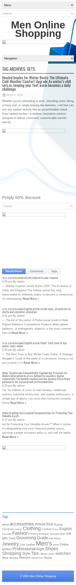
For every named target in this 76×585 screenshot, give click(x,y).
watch (52, 554)
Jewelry (10, 544)
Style (26, 554)
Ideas (57, 538)
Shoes (51, 548)
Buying (58, 524)
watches (63, 553)
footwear (44, 533)
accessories (22, 523)
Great (12, 538)
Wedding (13, 558)
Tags (54, 271)
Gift (68, 533)
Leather (30, 544)
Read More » (31, 298)
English (65, 529)
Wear (5, 557)
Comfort (46, 529)
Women (25, 557)
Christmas (8, 529)
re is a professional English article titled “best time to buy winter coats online (34, 344)
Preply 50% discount (21, 197)
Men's (44, 543)
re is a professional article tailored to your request (30, 277)
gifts (5, 538)
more (56, 544)
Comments (36, 271)
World (48, 557)
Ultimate (43, 554)
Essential (6, 534)
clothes (18, 529)
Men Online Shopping (38, 29)
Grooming (26, 537)
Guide (42, 537)
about (5, 524)
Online (64, 544)
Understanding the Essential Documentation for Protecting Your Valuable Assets (37, 414)
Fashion (20, 533)
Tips (35, 553)
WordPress (37, 558)
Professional (23, 548)
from (62, 533)
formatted (54, 534)
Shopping (11, 553)
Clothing (32, 528)
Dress (55, 529)
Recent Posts (14, 271)
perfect (7, 549)
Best (49, 524)
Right (40, 549)
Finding (33, 533)
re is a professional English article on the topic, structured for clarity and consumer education (36, 310)
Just (22, 544)
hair (51, 538)
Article (40, 524)
